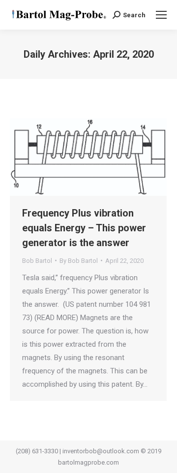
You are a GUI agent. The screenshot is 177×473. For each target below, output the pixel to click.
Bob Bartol (37, 260)
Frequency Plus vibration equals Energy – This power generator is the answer (84, 228)
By (78, 260)
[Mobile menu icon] (161, 15)
